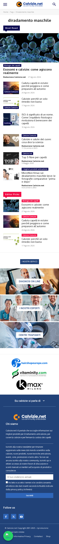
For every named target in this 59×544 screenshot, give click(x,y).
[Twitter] (13, 516)
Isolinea (7, 123)
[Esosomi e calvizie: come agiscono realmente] (29, 47)
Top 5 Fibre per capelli (34, 157)
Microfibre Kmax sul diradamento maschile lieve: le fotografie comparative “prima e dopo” (39, 177)
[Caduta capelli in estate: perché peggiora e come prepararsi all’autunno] (11, 88)
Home (5, 12)
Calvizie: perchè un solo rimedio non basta (35, 100)
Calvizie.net (27, 153)
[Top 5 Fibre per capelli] (11, 158)
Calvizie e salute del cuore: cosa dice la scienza (36, 141)
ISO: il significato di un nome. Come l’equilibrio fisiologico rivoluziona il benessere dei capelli (37, 119)
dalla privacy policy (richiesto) (19, 489)
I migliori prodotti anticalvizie (35, 169)
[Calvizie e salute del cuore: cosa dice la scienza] (11, 140)
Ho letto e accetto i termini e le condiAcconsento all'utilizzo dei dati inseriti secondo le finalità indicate (29, 486)
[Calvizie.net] (29, 4)
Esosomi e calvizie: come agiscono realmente (27, 71)
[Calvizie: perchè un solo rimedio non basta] (11, 103)
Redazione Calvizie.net (14, 77)
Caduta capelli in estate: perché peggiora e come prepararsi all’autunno (35, 85)
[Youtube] (21, 516)
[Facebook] (6, 516)
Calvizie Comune (11, 92)
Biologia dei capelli (12, 65)
